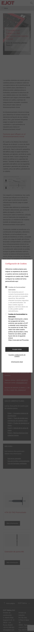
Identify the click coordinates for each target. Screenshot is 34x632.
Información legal (17, 362)
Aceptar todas (17, 349)
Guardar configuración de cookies (17, 355)
